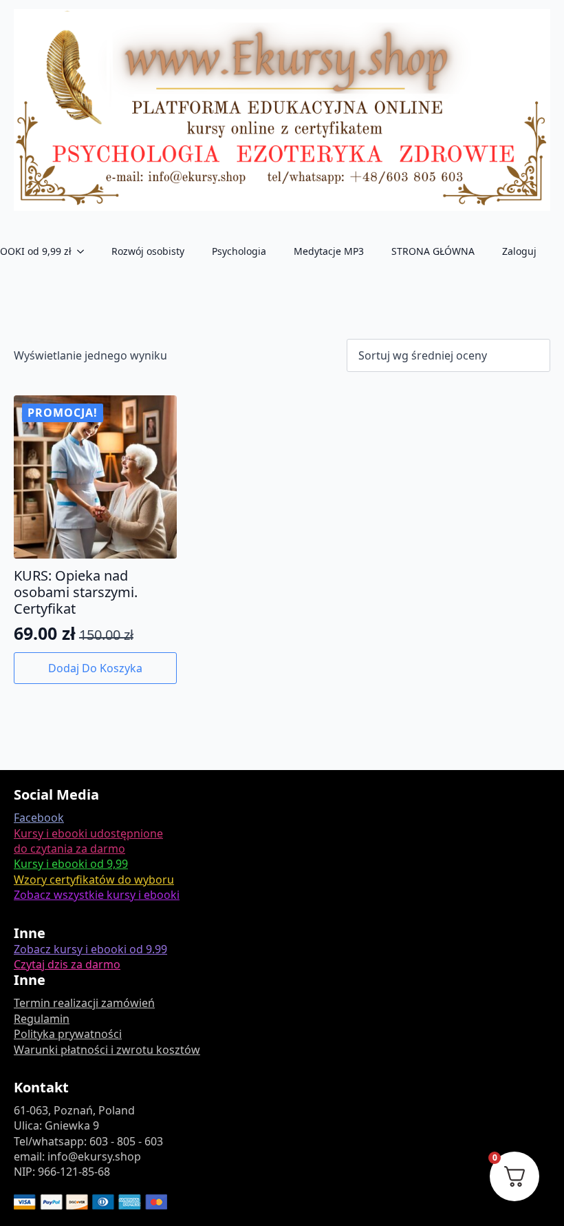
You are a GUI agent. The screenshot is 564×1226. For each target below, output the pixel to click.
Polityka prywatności (68, 1033)
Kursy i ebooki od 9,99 (71, 863)
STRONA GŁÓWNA (433, 251)
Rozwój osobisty (147, 251)
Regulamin (41, 1018)
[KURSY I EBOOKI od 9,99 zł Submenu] (85, 251)
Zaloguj (519, 251)
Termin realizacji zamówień (84, 1002)
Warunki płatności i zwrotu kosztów (107, 1049)
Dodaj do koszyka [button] (95, 668)
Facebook (39, 817)
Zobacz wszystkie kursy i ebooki (97, 894)
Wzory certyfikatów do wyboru (94, 879)
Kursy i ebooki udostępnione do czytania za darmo (88, 841)
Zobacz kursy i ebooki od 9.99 (90, 949)
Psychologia (239, 251)
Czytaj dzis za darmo (67, 964)
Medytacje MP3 (329, 251)
